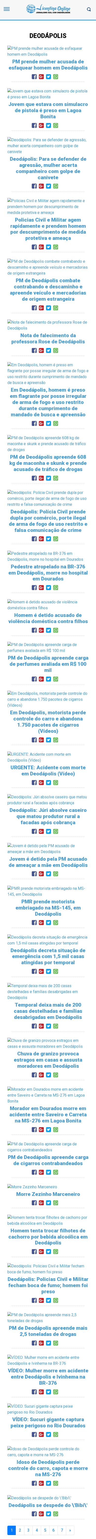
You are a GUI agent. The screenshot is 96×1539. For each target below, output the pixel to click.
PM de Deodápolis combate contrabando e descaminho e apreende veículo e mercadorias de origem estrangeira (48, 290)
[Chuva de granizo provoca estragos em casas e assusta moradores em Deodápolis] (48, 1043)
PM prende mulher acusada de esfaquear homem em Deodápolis (48, 65)
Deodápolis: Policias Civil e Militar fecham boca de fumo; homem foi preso (48, 1285)
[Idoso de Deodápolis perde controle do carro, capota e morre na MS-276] (48, 1451)
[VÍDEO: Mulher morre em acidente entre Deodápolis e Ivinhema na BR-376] (48, 1360)
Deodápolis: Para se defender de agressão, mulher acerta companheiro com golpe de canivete (48, 168)
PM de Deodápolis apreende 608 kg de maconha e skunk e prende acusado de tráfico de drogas (48, 463)
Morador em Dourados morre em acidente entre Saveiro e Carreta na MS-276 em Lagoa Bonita (48, 1114)
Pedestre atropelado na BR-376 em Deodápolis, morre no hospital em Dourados (48, 573)
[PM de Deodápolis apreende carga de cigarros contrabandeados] (48, 1146)
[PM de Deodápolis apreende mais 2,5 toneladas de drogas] (48, 1317)
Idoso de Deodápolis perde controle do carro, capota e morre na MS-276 (48, 1468)
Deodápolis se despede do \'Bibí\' (48, 1505)
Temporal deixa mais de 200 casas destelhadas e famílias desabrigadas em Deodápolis (48, 1011)
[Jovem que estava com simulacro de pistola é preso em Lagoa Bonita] (48, 93)
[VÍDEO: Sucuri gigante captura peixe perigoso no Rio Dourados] (48, 1409)
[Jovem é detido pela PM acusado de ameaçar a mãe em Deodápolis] (48, 848)
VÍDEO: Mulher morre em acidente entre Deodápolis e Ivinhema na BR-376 (48, 1377)
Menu (8, 11)
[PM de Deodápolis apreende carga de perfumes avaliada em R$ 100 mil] (48, 647)
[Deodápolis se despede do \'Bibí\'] (39, 1497)
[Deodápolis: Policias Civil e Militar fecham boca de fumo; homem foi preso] (48, 1269)
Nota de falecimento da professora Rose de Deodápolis (48, 338)
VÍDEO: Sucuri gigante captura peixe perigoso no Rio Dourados (48, 1423)
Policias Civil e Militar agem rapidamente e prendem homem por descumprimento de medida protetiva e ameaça (48, 229)
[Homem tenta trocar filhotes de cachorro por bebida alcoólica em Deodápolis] (48, 1220)
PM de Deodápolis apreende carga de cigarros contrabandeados (48, 1160)
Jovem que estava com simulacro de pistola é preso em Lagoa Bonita (48, 110)
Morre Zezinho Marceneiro (48, 1194)
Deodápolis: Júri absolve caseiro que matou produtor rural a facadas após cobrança (48, 816)
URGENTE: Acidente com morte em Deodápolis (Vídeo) (48, 771)
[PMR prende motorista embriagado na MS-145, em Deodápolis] (48, 891)
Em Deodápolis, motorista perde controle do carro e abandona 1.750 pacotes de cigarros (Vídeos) (48, 722)
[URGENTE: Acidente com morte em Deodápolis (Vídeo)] (48, 757)
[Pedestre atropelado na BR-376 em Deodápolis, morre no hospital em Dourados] (48, 556)
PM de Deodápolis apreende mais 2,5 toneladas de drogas (48, 1331)
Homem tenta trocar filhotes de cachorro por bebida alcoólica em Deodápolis (48, 1237)
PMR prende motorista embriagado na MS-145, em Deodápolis (48, 908)
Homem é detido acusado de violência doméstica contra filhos (48, 618)
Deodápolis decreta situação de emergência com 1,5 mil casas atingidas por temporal (48, 956)
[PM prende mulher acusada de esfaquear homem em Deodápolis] (48, 51)
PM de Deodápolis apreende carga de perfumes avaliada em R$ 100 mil (48, 664)
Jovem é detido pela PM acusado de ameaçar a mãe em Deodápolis (48, 862)
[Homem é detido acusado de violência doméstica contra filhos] (48, 605)
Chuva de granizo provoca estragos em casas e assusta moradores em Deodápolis (48, 1060)
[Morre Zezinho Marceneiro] (32, 1186)
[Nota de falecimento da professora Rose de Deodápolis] (48, 325)
